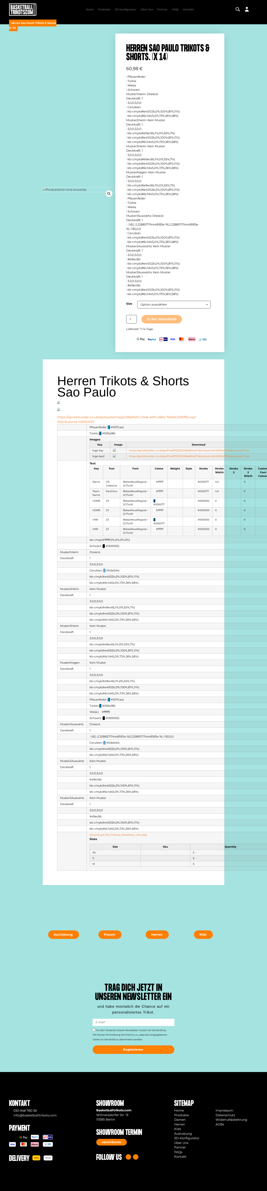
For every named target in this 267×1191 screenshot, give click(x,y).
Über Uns (147, 9)
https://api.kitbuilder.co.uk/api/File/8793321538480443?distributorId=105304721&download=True (189, 450)
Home (90, 9)
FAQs (175, 9)
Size (129, 303)
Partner (162, 9)
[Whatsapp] (135, 1157)
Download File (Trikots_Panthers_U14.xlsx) (118, 835)
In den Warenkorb (162, 319)
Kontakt (188, 9)
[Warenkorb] (255, 9)
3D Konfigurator (125, 9)
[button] (109, 193)
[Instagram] (128, 1157)
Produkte (104, 9)
